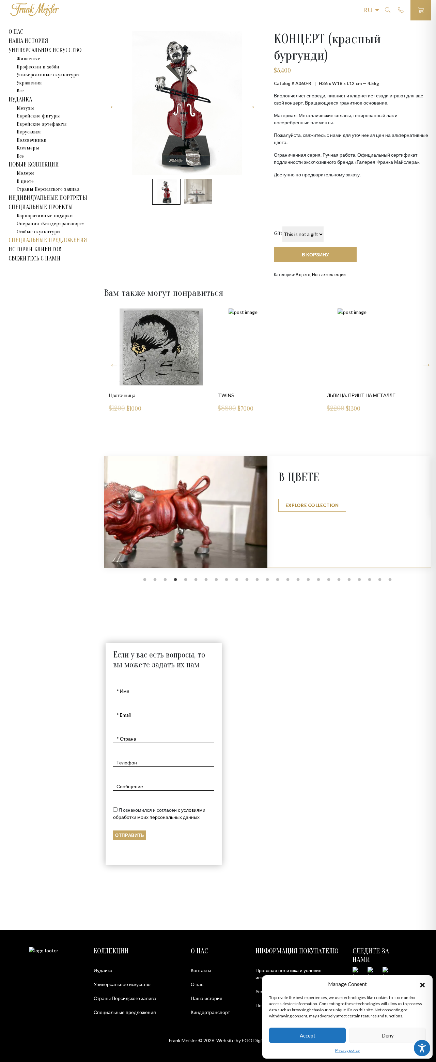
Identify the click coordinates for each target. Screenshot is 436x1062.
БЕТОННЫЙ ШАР (346, 395)
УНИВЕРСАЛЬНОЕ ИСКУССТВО (45, 50)
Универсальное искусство (122, 984)
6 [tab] (195, 579)
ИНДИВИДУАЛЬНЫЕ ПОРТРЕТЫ (48, 198)
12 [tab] (257, 579)
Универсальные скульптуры (48, 75)
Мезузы (25, 108)
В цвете (25, 181)
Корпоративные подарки (45, 216)
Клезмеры (28, 148)
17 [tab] (308, 579)
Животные (28, 59)
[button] (422, 984)
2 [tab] (155, 579)
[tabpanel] (267, 512)
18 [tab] (318, 579)
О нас (197, 984)
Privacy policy (347, 1050)
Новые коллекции (329, 274)
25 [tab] (390, 579)
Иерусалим (29, 132)
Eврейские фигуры (38, 116)
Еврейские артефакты (42, 124)
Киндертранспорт (210, 1012)
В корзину (315, 254)
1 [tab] (144, 579)
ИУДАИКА (20, 99)
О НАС (16, 31)
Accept (307, 1035)
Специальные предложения (48, 240)
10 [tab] (236, 579)
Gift (278, 233)
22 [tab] (359, 579)
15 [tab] (287, 579)
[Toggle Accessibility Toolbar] (422, 1048)
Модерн (25, 173)
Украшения (29, 83)
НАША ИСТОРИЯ (28, 41)
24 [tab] (379, 579)
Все (20, 91)
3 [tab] (165, 579)
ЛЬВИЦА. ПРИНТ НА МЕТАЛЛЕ (252, 395)
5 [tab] (185, 579)
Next (112, 361)
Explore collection (312, 505)
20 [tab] (339, 579)
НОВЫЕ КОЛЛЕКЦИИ (34, 164)
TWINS (117, 395)
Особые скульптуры (39, 232)
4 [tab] (175, 579)
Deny (388, 1035)
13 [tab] (267, 579)
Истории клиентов (35, 249)
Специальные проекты (41, 207)
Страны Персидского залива (48, 189)
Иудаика (103, 970)
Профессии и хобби (38, 67)
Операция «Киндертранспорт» (50, 223)
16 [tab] (298, 579)
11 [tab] (247, 579)
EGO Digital (254, 1040)
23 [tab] (369, 579)
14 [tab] (277, 579)
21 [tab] (349, 579)
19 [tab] (328, 579)
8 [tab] (216, 579)
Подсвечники (32, 140)
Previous (424, 361)
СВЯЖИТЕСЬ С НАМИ (35, 258)
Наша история (206, 998)
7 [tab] (206, 579)
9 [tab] (226, 579)
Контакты (201, 970)
